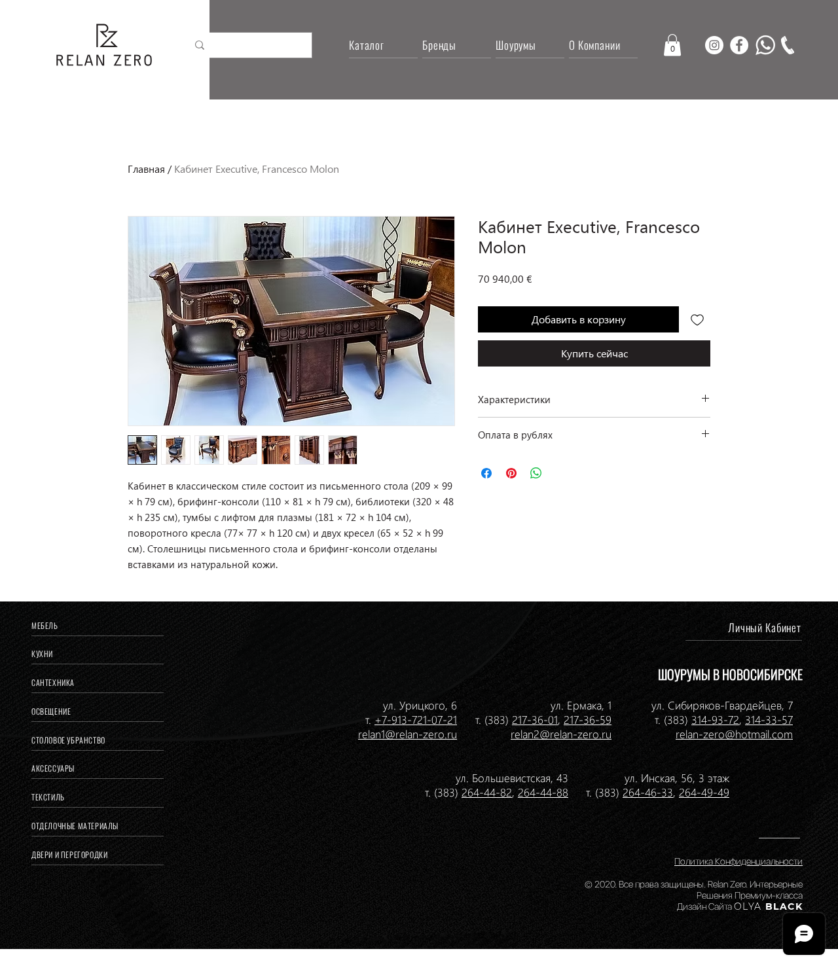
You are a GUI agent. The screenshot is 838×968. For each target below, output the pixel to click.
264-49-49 (704, 792)
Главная (146, 168)
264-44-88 (543, 792)
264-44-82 (487, 792)
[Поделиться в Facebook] (486, 473)
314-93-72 (715, 719)
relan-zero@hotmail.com (734, 733)
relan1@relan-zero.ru (407, 733)
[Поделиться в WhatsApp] (536, 473)
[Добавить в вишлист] (697, 319)
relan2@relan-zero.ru (561, 733)
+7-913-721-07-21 (415, 719)
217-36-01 (535, 719)
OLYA (748, 906)
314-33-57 (769, 719)
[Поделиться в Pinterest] (511, 473)
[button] (672, 45)
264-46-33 (648, 792)
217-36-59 (587, 719)
